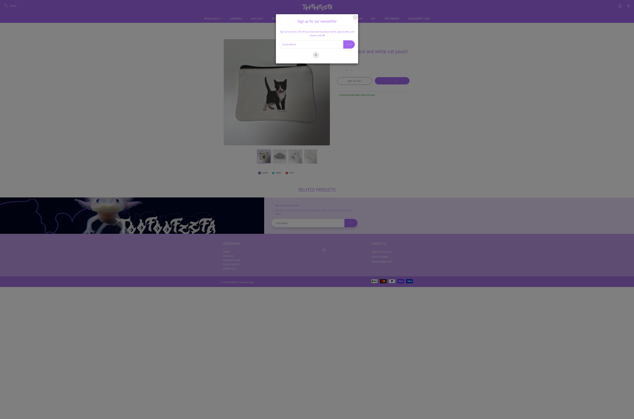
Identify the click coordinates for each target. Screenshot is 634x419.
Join (349, 44)
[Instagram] (316, 55)
